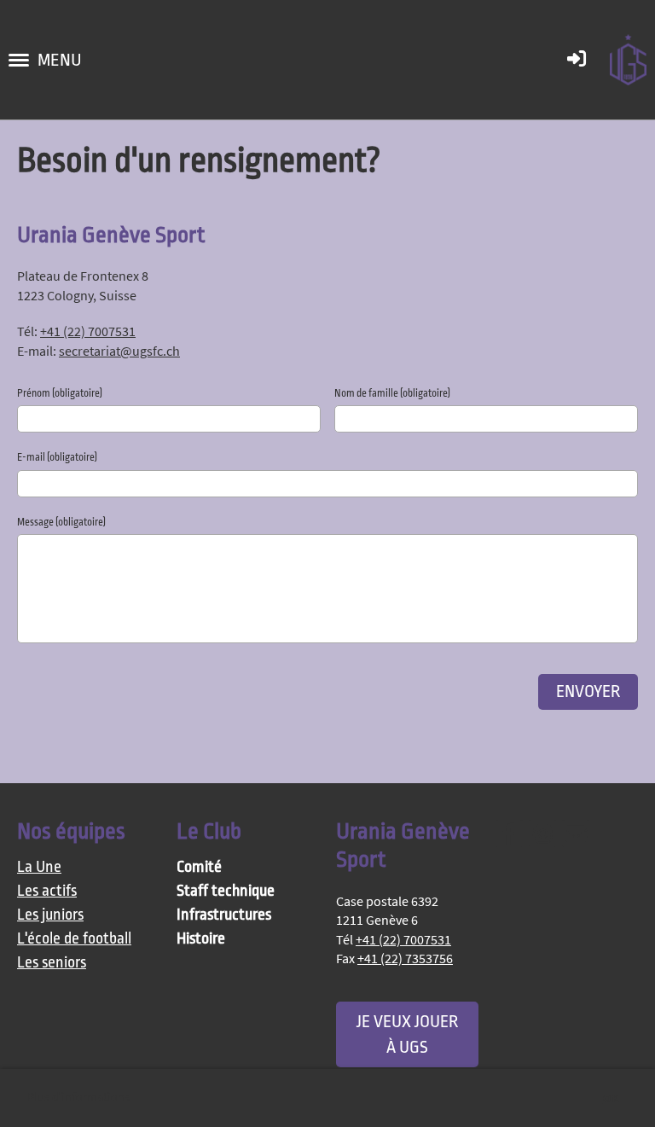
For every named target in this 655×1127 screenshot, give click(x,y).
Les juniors (50, 915)
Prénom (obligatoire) (59, 393)
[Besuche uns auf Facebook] (509, 838)
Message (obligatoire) (61, 522)
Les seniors (51, 963)
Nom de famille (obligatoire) (392, 393)
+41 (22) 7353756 (405, 958)
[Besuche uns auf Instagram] (542, 838)
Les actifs (47, 891)
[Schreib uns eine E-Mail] (575, 838)
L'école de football (74, 939)
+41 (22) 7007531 (88, 331)
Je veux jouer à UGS (407, 1034)
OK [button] (611, 1098)
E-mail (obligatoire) (57, 457)
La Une (39, 867)
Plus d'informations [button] (78, 1097)
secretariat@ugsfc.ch (119, 350)
